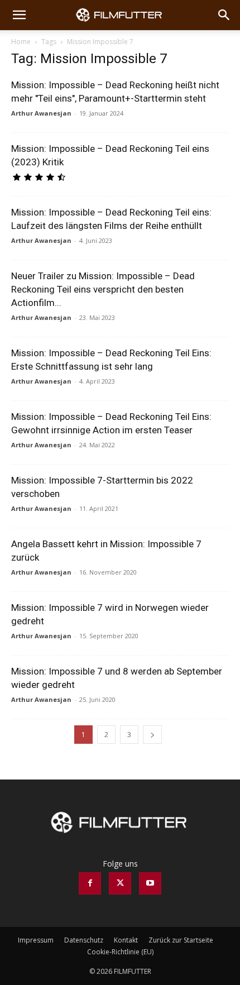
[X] (120, 883)
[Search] (224, 15)
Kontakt (126, 940)
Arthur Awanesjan (41, 113)
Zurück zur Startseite (180, 940)
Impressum (36, 940)
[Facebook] (90, 883)
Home (21, 41)
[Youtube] (150, 883)
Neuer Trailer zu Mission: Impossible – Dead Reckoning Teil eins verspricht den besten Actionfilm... (103, 289)
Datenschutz (83, 940)
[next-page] (152, 734)
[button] (19, 15)
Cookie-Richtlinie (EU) (120, 952)
